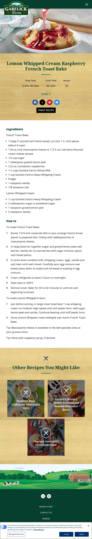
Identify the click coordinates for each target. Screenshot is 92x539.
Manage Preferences (16, 534)
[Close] (88, 525)
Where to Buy (46, 506)
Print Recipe (46, 110)
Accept (66, 534)
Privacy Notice (38, 530)
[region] (46, 530)
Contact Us (46, 512)
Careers (46, 518)
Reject (81, 534)
